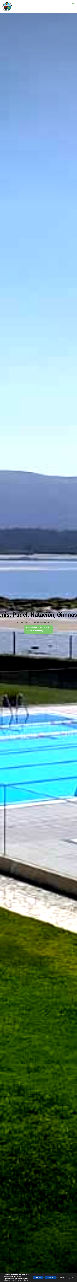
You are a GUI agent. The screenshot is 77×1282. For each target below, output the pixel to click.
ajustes (26, 1280)
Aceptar (38, 1277)
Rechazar (51, 1277)
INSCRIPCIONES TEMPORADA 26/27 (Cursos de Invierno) (38, 629)
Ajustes (62, 1277)
